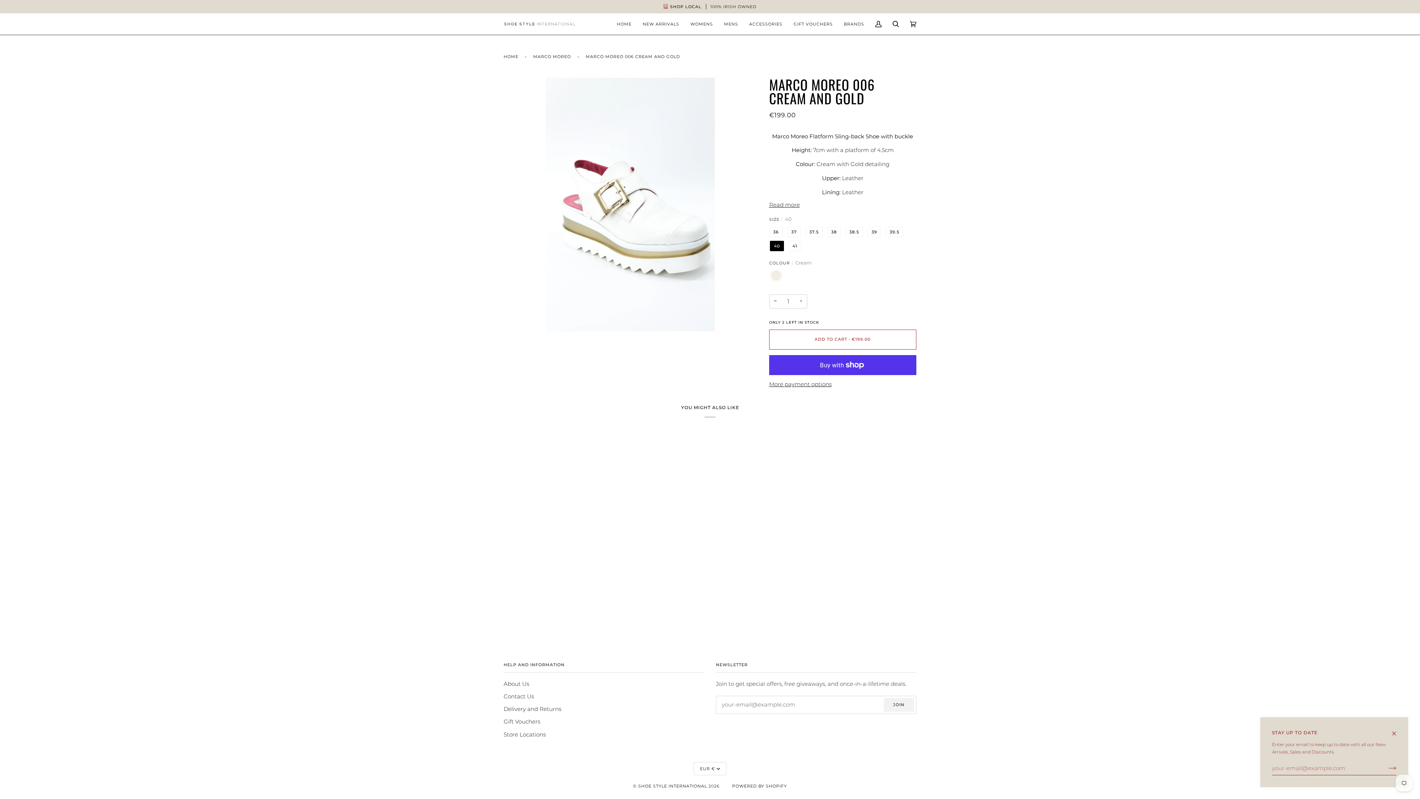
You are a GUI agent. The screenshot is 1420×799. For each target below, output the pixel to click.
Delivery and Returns (532, 709)
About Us (516, 684)
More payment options (800, 384)
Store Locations (525, 734)
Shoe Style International (672, 786)
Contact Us (519, 696)
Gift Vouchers (522, 721)
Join (899, 704)
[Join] (1386, 768)
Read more (784, 205)
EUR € (707, 768)
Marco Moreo (552, 56)
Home (511, 56)
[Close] (1397, 730)
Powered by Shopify (759, 786)
